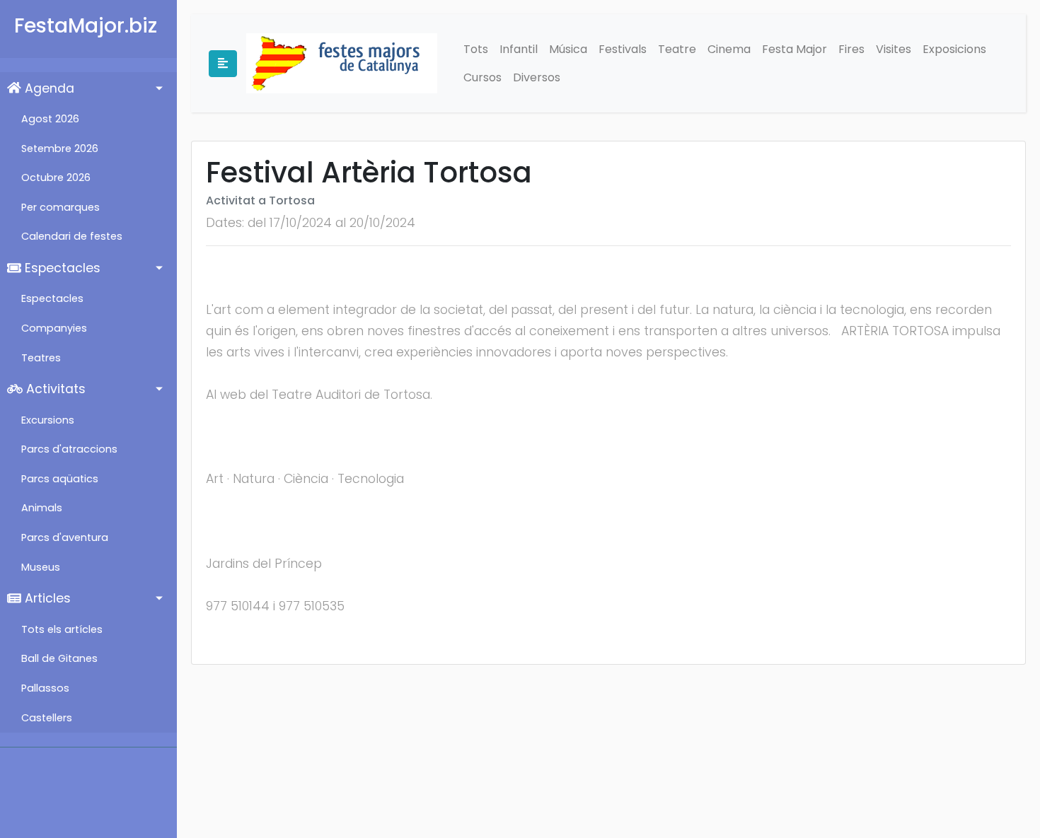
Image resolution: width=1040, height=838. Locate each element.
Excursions (47, 420)
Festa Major (794, 49)
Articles (46, 598)
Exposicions (954, 49)
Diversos (536, 77)
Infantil (518, 49)
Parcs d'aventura (64, 537)
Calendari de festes (71, 236)
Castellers (46, 718)
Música (568, 49)
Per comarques (60, 207)
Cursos (482, 77)
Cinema (729, 49)
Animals (41, 508)
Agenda (47, 88)
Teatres (41, 358)
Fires (851, 49)
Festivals (623, 49)
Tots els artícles (62, 629)
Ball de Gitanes (59, 658)
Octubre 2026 (56, 177)
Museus (40, 567)
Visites (893, 49)
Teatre (677, 49)
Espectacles (60, 268)
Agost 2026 (50, 119)
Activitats (54, 388)
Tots (475, 49)
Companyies (54, 328)
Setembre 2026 (59, 148)
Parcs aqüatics (59, 479)
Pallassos (45, 688)
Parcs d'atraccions (69, 449)
